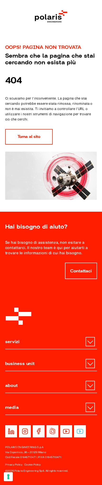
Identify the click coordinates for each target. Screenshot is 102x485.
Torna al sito (29, 137)
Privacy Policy (14, 464)
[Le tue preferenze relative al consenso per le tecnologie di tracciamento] (8, 476)
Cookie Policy (32, 464)
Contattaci (81, 271)
